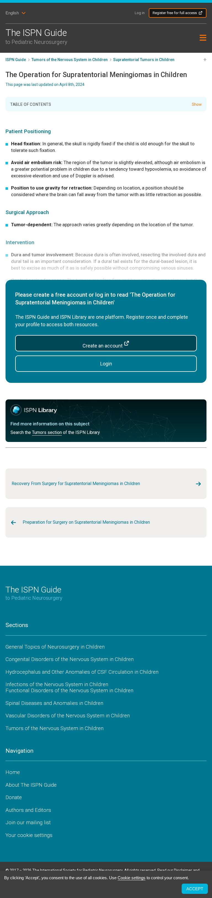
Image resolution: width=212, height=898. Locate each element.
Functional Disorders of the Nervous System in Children (69, 690)
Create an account (103, 346)
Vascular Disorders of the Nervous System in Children (68, 715)
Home (13, 772)
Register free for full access (175, 13)
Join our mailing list (28, 822)
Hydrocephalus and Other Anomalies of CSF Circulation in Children (82, 672)
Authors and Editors (28, 810)
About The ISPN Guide (31, 785)
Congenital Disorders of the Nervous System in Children (70, 659)
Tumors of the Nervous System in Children (55, 728)
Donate (14, 797)
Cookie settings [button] (131, 877)
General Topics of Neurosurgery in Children (55, 647)
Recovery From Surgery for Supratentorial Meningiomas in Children (76, 483)
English (12, 12)
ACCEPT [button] (194, 888)
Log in (140, 13)
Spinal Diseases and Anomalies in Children (54, 703)
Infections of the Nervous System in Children (57, 684)
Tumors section (47, 432)
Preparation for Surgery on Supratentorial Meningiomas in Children (86, 522)
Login (106, 364)
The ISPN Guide (36, 36)
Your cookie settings (29, 835)
